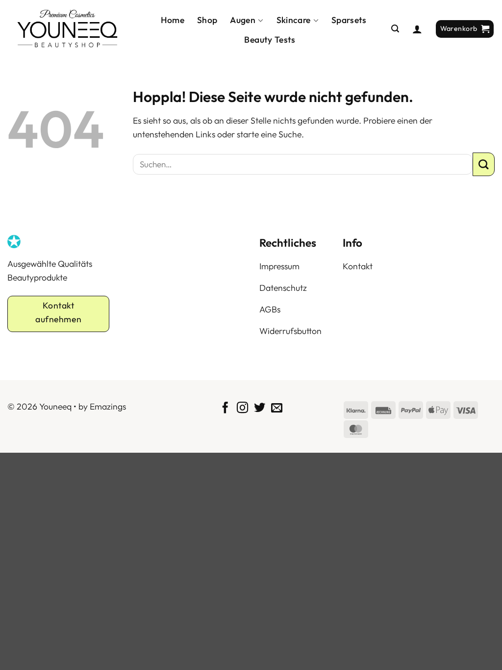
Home (172, 20)
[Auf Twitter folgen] (259, 408)
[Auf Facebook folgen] (225, 408)
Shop (207, 20)
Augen (242, 20)
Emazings (108, 406)
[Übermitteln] (484, 164)
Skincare (293, 20)
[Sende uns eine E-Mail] (276, 408)
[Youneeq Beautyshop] (67, 29)
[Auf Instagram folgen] (242, 408)
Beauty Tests (269, 39)
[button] (395, 28)
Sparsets (349, 20)
